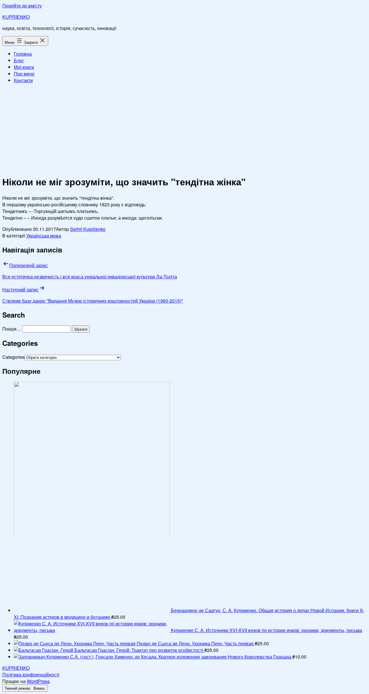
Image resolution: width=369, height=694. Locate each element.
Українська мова (43, 235)
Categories (13, 357)
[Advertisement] (184, 128)
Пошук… (11, 328)
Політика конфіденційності (30, 674)
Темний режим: (18, 688)
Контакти (23, 80)
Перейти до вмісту (22, 5)
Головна (23, 53)
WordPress (38, 681)
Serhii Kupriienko (88, 229)
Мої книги (24, 67)
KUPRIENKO (16, 17)
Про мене (24, 73)
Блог (19, 60)
